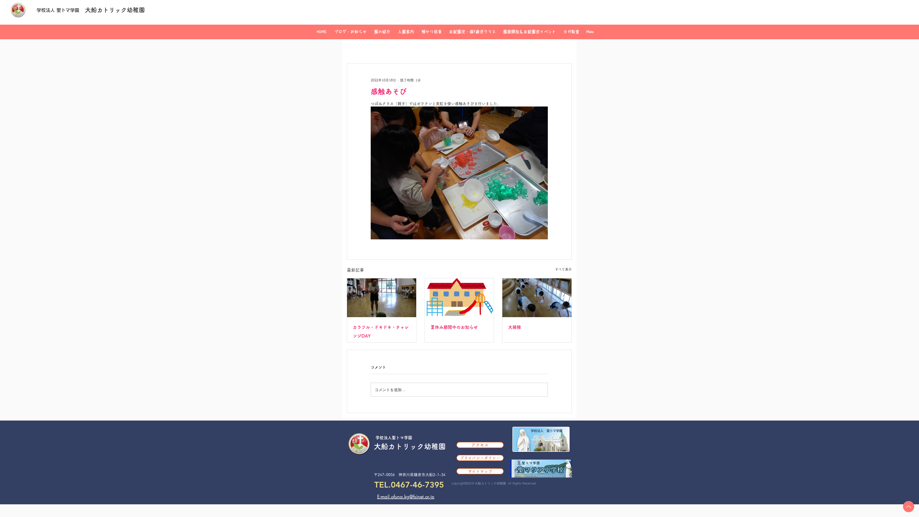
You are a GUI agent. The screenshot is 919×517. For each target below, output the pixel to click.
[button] (382, 32)
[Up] (908, 506)
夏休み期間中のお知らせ (454, 327)
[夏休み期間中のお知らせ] (459, 297)
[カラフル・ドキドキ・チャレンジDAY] (381, 297)
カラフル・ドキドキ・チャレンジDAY (381, 331)
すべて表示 (563, 269)
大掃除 (514, 327)
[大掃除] (537, 297)
